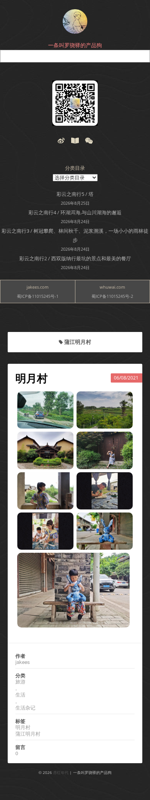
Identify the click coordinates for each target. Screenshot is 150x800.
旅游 (20, 681)
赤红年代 (60, 772)
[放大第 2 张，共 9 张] (123, 401)
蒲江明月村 (27, 733)
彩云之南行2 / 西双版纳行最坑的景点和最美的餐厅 (75, 258)
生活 (20, 694)
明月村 (31, 378)
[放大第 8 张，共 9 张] (123, 522)
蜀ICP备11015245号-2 (112, 296)
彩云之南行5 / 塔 (75, 194)
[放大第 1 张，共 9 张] (63, 401)
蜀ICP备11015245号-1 (37, 296)
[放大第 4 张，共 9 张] (123, 441)
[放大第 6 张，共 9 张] (123, 482)
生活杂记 (25, 707)
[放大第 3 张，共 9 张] (63, 441)
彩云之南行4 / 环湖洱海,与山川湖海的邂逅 (75, 212)
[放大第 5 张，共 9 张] (63, 482)
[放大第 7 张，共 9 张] (63, 522)
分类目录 (75, 167)
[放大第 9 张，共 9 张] (119, 563)
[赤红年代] (75, 21)
